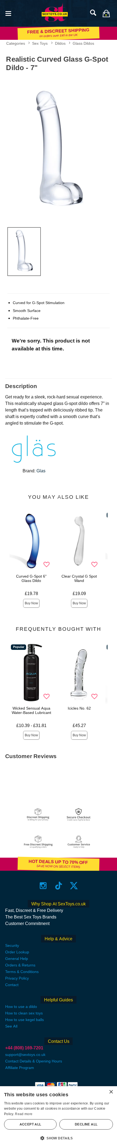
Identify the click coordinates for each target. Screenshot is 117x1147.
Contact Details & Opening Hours (33, 1061)
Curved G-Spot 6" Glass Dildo (31, 578)
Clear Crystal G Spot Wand (79, 578)
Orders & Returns (20, 965)
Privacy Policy (17, 978)
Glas (40, 470)
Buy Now (31, 603)
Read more (23, 1114)
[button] (8, 13)
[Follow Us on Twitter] (74, 885)
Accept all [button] (30, 1124)
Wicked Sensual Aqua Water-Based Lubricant (31, 710)
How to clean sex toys (24, 1013)
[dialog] (58, 1116)
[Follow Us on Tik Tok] (59, 885)
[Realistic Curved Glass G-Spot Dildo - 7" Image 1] (58, 148)
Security (12, 945)
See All (11, 1026)
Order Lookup (17, 952)
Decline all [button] (86, 1124)
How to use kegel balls (24, 1019)
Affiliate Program (19, 1067)
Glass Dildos (83, 43)
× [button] (111, 1092)
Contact (12, 984)
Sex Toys (40, 43)
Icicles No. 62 (79, 708)
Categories (15, 43)
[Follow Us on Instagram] (43, 885)
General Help (16, 958)
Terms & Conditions (22, 971)
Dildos (60, 43)
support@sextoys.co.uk (25, 1054)
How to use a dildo (21, 1006)
